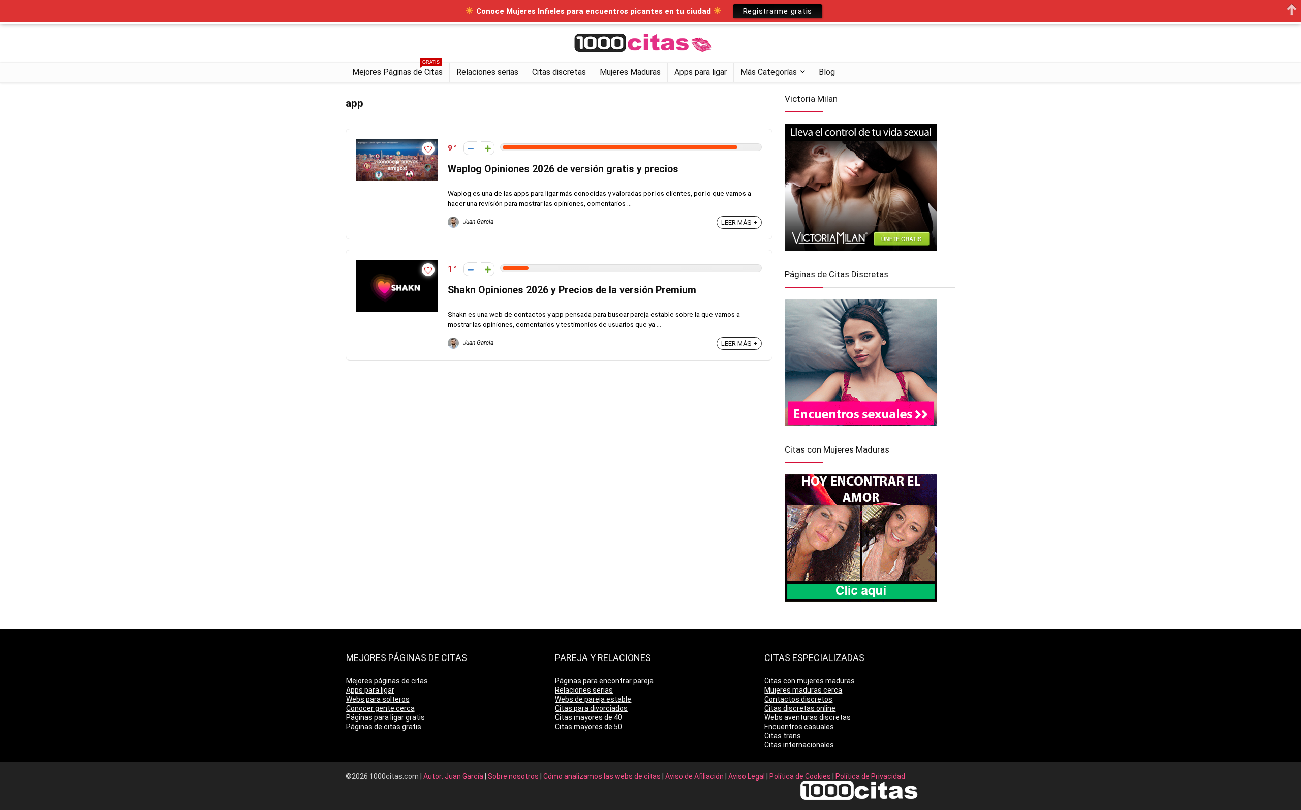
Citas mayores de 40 (588, 717)
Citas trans (782, 736)
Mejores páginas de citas (387, 681)
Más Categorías (768, 72)
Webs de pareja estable (593, 699)
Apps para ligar (700, 72)
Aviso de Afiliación (695, 776)
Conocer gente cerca (380, 708)
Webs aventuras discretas (807, 717)
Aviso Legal (747, 776)
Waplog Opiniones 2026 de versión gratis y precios (563, 169)
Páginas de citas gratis (383, 727)
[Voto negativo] (470, 148)
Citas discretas (559, 72)
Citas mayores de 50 (588, 727)
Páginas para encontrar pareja (604, 681)
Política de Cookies (800, 776)
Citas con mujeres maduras (809, 681)
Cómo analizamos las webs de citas (602, 776)
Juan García (477, 221)
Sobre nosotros (514, 776)
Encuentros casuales (799, 727)
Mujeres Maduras (630, 72)
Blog (827, 72)
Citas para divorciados (591, 708)
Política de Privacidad (870, 776)
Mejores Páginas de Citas (397, 70)
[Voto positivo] (487, 148)
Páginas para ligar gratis (385, 717)
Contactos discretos (798, 699)
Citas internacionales (799, 745)
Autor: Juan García (454, 776)
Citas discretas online (799, 708)
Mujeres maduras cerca (803, 690)
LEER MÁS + (739, 222)
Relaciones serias (487, 72)
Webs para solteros (378, 699)
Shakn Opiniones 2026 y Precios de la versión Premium (572, 290)
